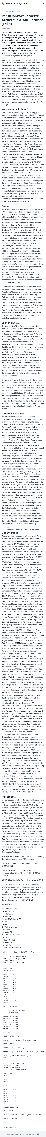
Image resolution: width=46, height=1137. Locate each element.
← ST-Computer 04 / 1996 (11, 11)
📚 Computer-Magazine (14, 3)
